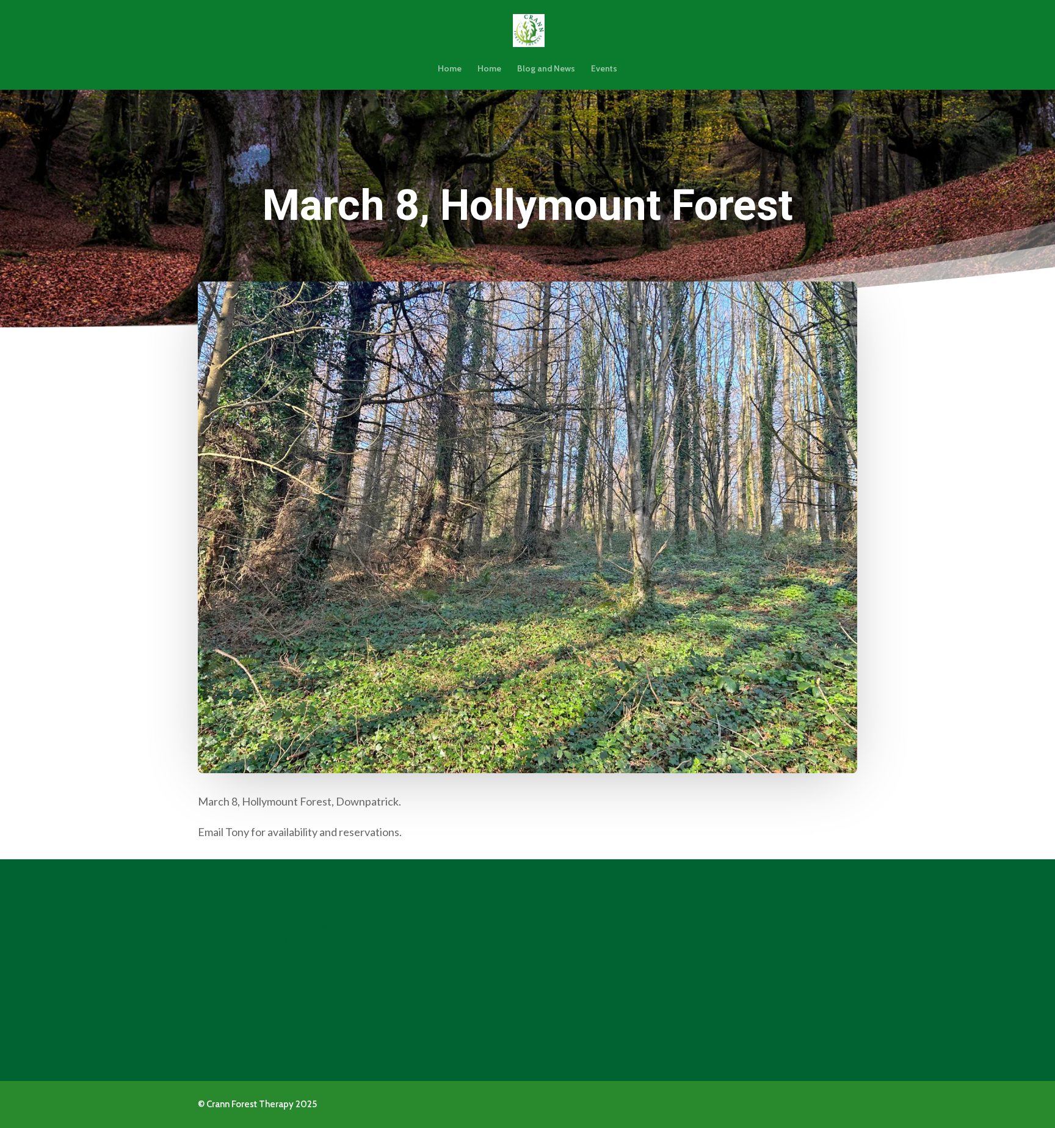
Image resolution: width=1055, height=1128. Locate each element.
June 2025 (225, 955)
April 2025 (225, 983)
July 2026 (223, 925)
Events (604, 69)
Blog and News (546, 69)
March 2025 (228, 998)
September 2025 (238, 940)
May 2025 (225, 969)
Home (450, 69)
